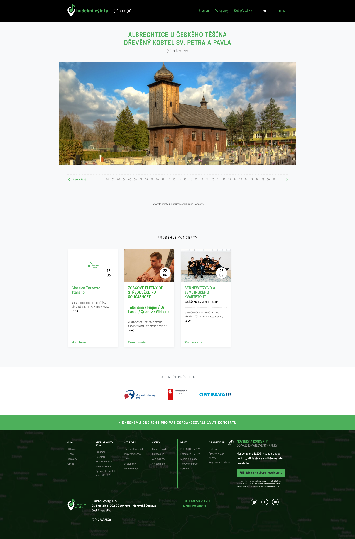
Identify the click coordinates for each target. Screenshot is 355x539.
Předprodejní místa (134, 449)
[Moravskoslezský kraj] (140, 395)
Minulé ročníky (160, 449)
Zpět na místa (180, 50)
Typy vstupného (148, 2)
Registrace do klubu (263, 7)
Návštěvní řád (147, 23)
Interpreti (107, 2)
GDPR (70, 463)
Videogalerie (158, 463)
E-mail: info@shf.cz (194, 505)
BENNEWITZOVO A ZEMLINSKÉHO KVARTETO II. (202, 295)
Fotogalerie (183, 2)
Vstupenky (222, 11)
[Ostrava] (215, 395)
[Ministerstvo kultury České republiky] (177, 395)
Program (204, 11)
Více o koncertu (80, 342)
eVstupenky (130, 463)
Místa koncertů (104, 461)
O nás (67, 2)
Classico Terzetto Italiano (86, 290)
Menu (283, 11)
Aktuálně (72, 449)
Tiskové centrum (223, 16)
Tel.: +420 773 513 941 (196, 501)
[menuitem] (264, 11)
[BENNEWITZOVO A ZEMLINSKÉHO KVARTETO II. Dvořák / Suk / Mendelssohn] (206, 265)
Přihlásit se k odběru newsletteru (261, 472)
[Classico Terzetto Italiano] (93, 265)
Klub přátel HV (243, 11)
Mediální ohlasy (188, 459)
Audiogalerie (158, 459)
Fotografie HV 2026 (225, 2)
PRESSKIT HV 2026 (190, 449)
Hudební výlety (103, 466)
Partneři (219, 23)
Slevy (126, 459)
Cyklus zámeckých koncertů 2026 (119, 23)
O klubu (213, 449)
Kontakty (72, 459)
